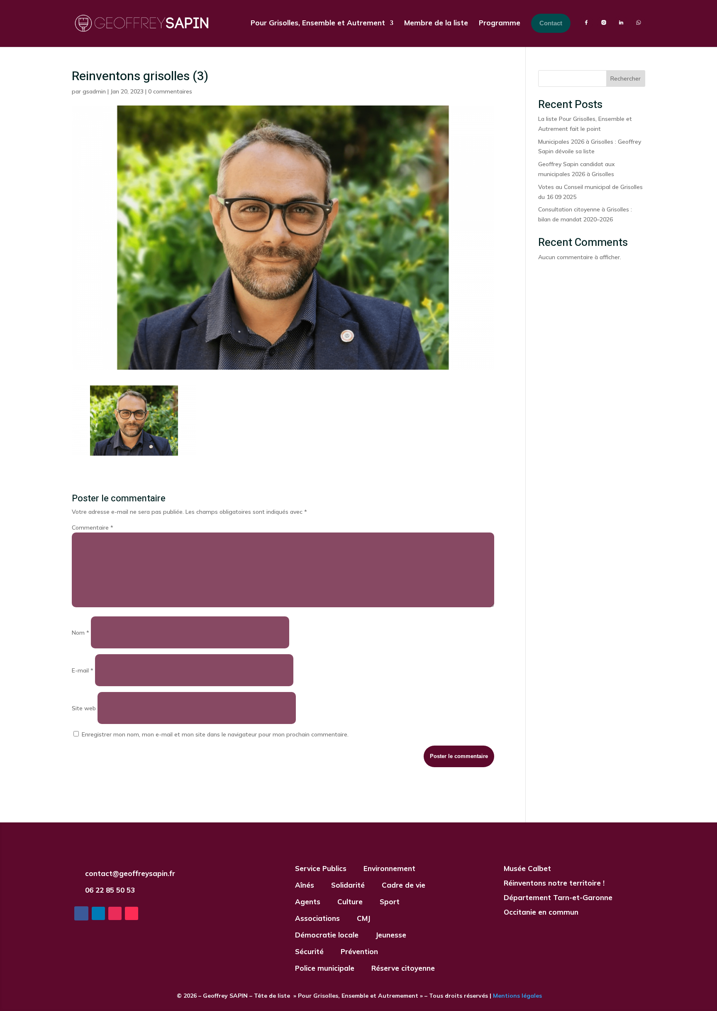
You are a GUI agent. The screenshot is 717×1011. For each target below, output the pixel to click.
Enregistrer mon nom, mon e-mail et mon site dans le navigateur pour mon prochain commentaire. (215, 734)
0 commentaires (170, 91)
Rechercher (625, 78)
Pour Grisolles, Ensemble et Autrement (318, 22)
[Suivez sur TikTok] (131, 913)
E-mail (82, 670)
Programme (499, 22)
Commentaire (92, 527)
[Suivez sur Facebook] (81, 913)
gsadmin (94, 91)
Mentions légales (516, 995)
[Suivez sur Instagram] (115, 913)
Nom (80, 632)
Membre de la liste (436, 22)
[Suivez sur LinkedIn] (98, 913)
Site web (84, 708)
